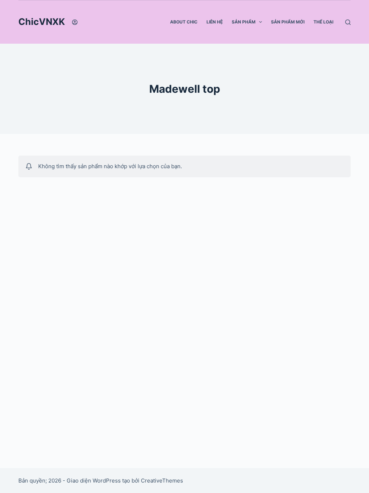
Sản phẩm (243, 22)
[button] (260, 22)
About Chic (183, 22)
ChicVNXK (41, 21)
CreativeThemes (162, 480)
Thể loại (323, 22)
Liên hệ (214, 22)
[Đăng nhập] (74, 22)
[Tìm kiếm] (348, 22)
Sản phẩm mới (287, 22)
